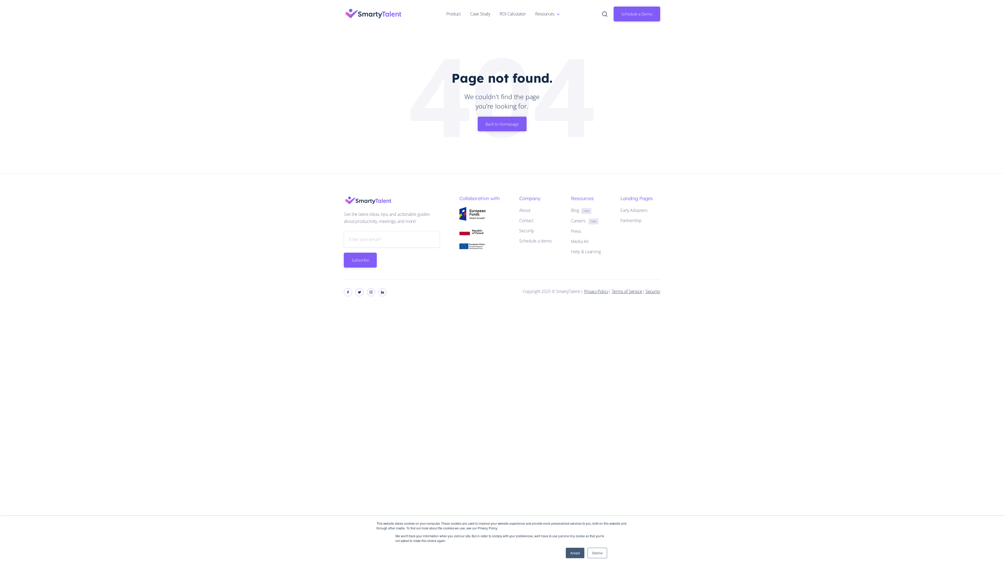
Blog (580, 210)
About (524, 210)
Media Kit (579, 241)
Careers (583, 221)
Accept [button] (575, 553)
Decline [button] (597, 553)
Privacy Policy (596, 291)
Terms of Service (627, 291)
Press (576, 231)
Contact (526, 220)
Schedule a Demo (636, 13)
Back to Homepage (502, 124)
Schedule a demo (535, 241)
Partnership (631, 220)
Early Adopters (633, 210)
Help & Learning (586, 252)
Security (526, 231)
